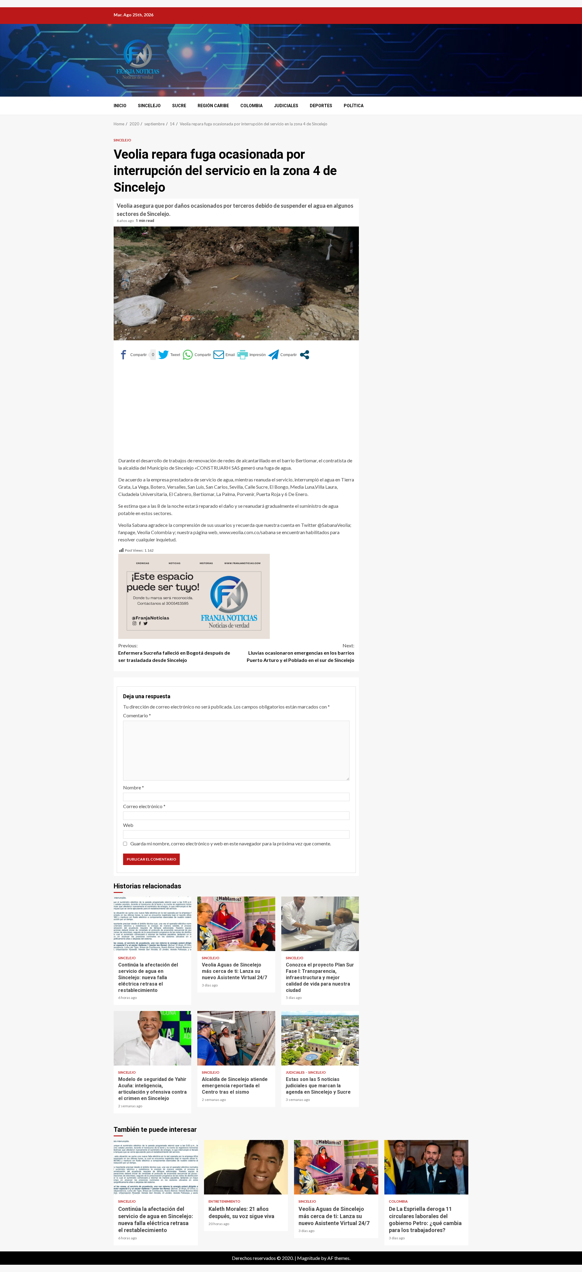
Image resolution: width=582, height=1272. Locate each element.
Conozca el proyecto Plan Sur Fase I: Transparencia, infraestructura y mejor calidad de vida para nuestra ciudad (320, 924)
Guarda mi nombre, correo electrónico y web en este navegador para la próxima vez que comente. (230, 843)
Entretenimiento (224, 1201)
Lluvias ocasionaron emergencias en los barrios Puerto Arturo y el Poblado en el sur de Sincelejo (300, 653)
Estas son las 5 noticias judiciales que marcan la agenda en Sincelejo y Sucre (320, 1038)
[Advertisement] (236, 411)
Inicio (120, 105)
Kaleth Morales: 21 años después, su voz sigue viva (246, 1167)
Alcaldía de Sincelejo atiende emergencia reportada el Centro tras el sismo (236, 1038)
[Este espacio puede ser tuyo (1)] (194, 596)
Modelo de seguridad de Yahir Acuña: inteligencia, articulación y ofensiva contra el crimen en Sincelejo (152, 1038)
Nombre (133, 787)
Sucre (179, 105)
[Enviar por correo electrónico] (224, 354)
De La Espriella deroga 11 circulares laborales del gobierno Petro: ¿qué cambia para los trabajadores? (426, 1167)
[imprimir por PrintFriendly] (251, 354)
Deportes (321, 105)
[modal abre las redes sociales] (304, 354)
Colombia (251, 105)
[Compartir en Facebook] (132, 354)
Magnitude (308, 1258)
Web (128, 825)
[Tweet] (169, 354)
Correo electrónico (144, 806)
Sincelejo (149, 105)
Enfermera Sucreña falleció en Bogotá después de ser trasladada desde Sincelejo (174, 653)
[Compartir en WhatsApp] (196, 354)
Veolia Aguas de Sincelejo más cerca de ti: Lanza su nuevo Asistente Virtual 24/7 (236, 924)
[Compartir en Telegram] (282, 354)
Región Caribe (213, 105)
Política (353, 105)
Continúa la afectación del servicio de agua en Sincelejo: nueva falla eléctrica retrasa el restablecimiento (152, 924)
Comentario (137, 715)
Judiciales (286, 105)
